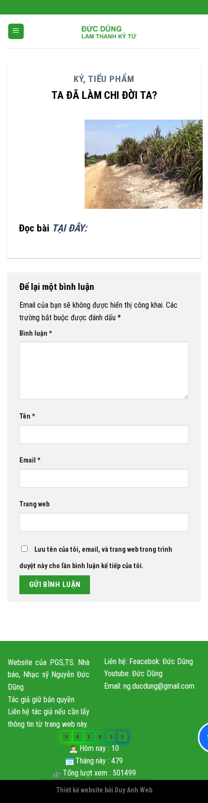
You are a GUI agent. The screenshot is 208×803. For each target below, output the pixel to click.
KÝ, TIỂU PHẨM (104, 78)
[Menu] (16, 32)
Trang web (34, 504)
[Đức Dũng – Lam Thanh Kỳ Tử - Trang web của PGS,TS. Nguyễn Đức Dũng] (109, 31)
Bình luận (35, 333)
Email (30, 460)
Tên (27, 416)
